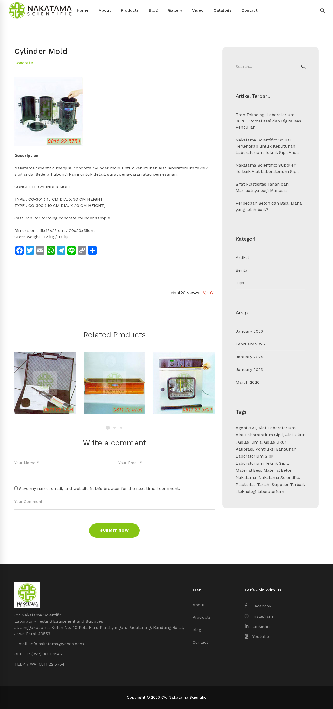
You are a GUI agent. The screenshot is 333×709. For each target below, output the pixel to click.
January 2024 (249, 356)
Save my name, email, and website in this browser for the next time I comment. (99, 488)
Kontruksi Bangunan (275, 449)
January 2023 (249, 369)
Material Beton (278, 470)
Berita (241, 270)
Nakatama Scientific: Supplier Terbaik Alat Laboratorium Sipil (267, 168)
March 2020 (248, 382)
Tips (240, 283)
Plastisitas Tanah (252, 484)
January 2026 (249, 331)
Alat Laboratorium (277, 427)
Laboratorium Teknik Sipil (262, 463)
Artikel (242, 257)
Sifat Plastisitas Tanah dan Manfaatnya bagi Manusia (262, 187)
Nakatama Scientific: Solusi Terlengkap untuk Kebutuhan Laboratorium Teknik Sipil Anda (267, 146)
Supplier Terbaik (288, 484)
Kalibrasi (244, 449)
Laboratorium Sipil (254, 456)
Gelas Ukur (275, 442)
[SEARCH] (303, 67)
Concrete (23, 62)
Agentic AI (246, 427)
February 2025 (250, 343)
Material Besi (248, 470)
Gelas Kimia (250, 442)
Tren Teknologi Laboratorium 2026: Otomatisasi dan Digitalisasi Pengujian (269, 121)
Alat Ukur (295, 434)
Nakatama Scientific (279, 477)
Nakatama (246, 477)
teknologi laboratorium (261, 491)
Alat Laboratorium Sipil (259, 434)
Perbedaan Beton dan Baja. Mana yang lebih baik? (269, 206)
